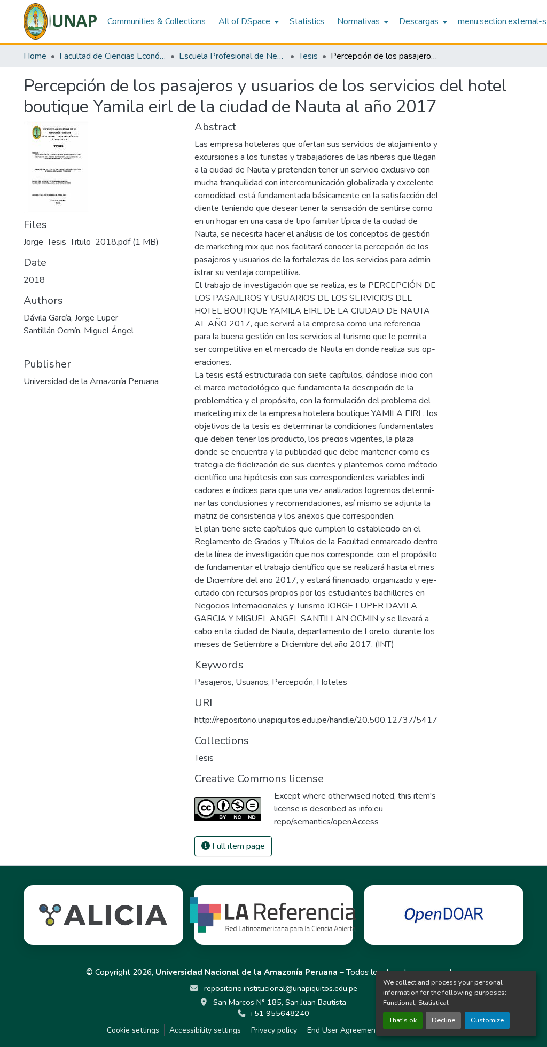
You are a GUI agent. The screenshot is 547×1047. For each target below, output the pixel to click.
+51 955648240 (279, 1013)
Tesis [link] (308, 56)
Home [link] (35, 56)
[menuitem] (247, 21)
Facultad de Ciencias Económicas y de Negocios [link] (112, 56)
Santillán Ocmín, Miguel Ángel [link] (79, 331)
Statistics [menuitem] (307, 21)
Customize (487, 1020)
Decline (443, 1020)
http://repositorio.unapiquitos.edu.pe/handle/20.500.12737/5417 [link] (315, 720)
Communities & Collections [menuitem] (156, 21)
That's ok (403, 1020)
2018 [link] (34, 280)
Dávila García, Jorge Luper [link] (71, 318)
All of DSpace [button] (244, 21)
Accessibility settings (205, 1030)
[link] (103, 242)
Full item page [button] (237, 846)
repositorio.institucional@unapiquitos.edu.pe (279, 988)
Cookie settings (133, 1030)
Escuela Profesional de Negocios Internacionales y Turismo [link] (232, 56)
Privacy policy (274, 1030)
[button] (60, 21)
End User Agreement (342, 1030)
